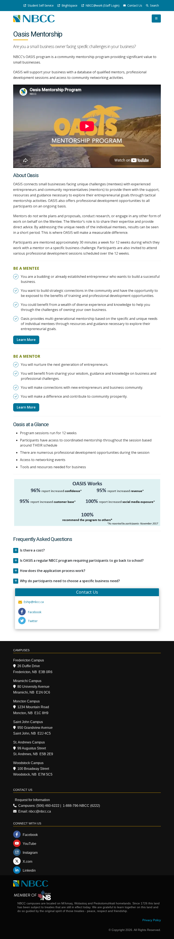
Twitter (33, 621)
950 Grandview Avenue (35, 727)
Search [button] (154, 5)
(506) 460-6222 (47, 805)
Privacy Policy (151, 920)
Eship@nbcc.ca (34, 602)
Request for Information (32, 800)
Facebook (34, 612)
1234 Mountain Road (33, 707)
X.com (27, 861)
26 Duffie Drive (28, 666)
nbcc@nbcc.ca (40, 811)
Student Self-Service (40, 5)
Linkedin (29, 870)
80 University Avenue (33, 686)
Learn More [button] (26, 339)
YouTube (29, 843)
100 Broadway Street (33, 768)
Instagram (30, 852)
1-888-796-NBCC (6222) (81, 805)
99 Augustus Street (31, 748)
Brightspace (69, 5)
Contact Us (134, 5)
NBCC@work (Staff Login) (102, 5)
